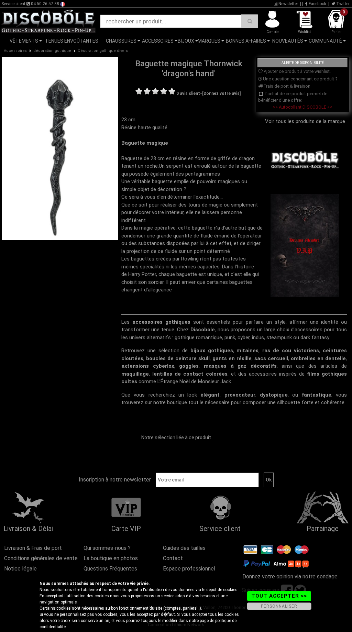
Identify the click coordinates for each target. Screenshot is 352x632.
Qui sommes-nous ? (107, 548)
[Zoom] (60, 148)
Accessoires (158, 41)
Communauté (325, 41)
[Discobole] (48, 21)
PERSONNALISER (279, 606)
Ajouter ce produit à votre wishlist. (297, 71)
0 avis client (188, 93)
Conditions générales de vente (41, 558)
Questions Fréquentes (110, 568)
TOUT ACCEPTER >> (279, 596)
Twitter (342, 3)
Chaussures (121, 41)
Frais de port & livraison (286, 86)
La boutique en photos (111, 558)
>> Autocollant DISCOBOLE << (302, 107)
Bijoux (186, 41)
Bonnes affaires (246, 41)
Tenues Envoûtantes (71, 41)
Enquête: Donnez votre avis (285, 51)
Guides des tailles (184, 548)
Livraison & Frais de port (33, 548)
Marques (209, 41)
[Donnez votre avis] (221, 93)
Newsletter (287, 3)
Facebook (317, 3)
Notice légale (20, 568)
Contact (173, 558)
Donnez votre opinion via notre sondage (290, 576)
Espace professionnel (189, 568)
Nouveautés (287, 41)
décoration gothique (52, 50)
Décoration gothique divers (103, 50)
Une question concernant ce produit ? (300, 78)
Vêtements (24, 41)
